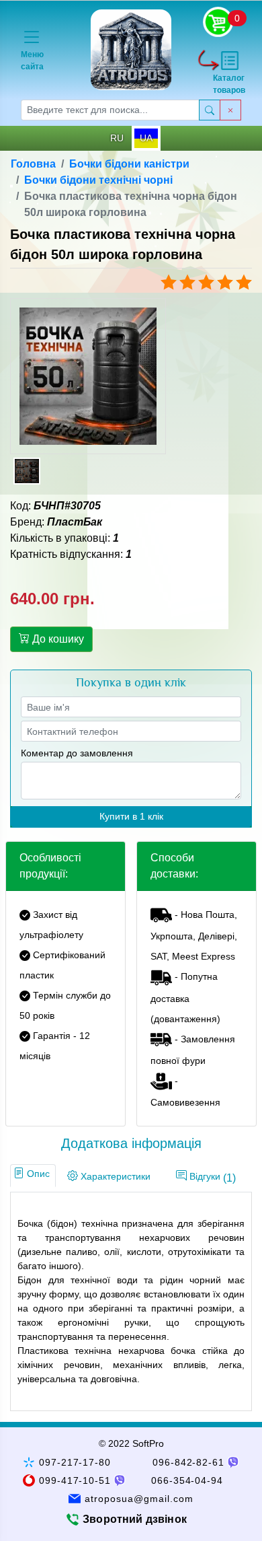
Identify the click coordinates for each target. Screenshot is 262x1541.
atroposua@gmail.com (139, 1498)
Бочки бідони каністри (129, 164)
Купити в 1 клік (131, 816)
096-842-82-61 (188, 1462)
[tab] (33, 1175)
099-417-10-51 (75, 1480)
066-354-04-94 (187, 1480)
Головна (33, 164)
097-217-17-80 (75, 1462)
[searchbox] (110, 110)
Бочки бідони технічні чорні (98, 180)
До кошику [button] (57, 639)
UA (146, 138)
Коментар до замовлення (77, 753)
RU (117, 138)
